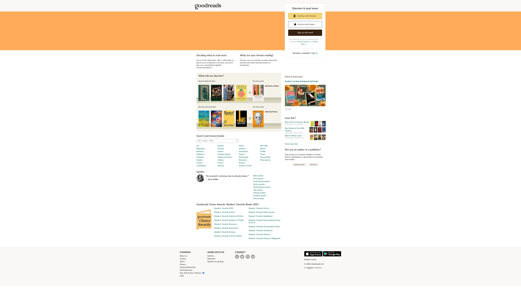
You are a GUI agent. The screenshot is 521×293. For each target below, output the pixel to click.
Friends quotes (259, 193)
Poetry (241, 154)
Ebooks (221, 146)
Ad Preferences (186, 270)
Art (197, 146)
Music (241, 146)
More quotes (258, 199)
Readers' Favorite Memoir (259, 234)
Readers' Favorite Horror (259, 208)
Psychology (243, 157)
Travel (262, 154)
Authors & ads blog (215, 262)
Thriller (263, 151)
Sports (263, 149)
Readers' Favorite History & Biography (264, 238)
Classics (199, 160)
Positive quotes (259, 196)
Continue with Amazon (306, 16)
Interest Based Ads (187, 267)
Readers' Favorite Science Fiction (228, 236)
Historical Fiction (225, 157)
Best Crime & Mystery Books (297, 122)
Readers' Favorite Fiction (224, 212)
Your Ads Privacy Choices (190, 273)
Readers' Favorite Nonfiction (261, 231)
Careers (183, 259)
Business (200, 151)
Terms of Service (303, 41)
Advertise (313, 164)
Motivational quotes (261, 187)
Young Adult (265, 157)
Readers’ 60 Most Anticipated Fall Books (301, 81)
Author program (299, 164)
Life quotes (258, 190)
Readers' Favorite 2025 (223, 208)
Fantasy (221, 149)
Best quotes (258, 176)
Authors (210, 256)
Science (242, 163)
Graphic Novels (224, 154)
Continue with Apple (305, 24)
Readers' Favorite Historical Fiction (228, 216)
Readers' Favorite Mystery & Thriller (229, 220)
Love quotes (258, 179)
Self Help (264, 146)
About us (183, 256)
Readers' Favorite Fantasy (224, 232)
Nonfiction (243, 151)
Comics (199, 163)
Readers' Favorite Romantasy (226, 228)
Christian (200, 157)
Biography (200, 149)
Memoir (221, 166)
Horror (220, 163)
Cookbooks (201, 166)
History (221, 160)
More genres (265, 160)
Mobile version (310, 260)
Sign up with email (305, 33)
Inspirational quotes (261, 181)
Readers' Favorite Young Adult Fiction (264, 227)
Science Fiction (245, 166)
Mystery (242, 149)
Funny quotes (259, 184)
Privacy (183, 264)
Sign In (314, 53)
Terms (182, 262)
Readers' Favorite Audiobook (261, 216)
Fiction (220, 151)
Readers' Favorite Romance (225, 224)
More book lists (291, 144)
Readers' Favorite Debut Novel (261, 212)
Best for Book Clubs (293, 136)
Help (182, 276)
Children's (200, 154)
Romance (243, 160)
